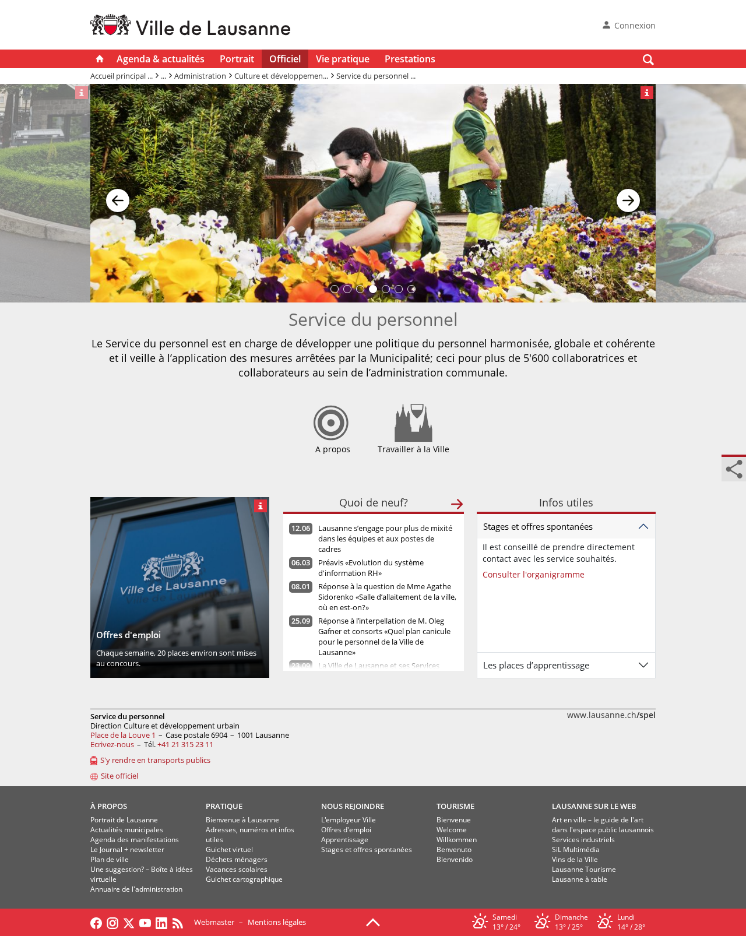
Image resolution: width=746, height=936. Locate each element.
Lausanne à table (579, 879)
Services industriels (583, 839)
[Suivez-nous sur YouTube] (145, 922)
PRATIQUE (224, 806)
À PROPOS (108, 806)
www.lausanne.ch (611, 714)
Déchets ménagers (237, 859)
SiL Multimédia (576, 849)
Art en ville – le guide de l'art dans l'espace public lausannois (603, 825)
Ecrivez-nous (112, 744)
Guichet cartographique (244, 879)
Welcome (452, 830)
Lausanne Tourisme (584, 869)
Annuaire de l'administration (136, 889)
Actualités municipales (126, 830)
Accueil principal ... (121, 76)
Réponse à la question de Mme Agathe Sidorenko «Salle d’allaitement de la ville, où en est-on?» (387, 597)
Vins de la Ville (575, 859)
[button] (117, 193)
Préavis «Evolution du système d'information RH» (371, 567)
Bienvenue (454, 820)
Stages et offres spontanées (538, 526)
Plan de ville (109, 859)
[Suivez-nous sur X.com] (129, 922)
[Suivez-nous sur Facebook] (96, 922)
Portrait (237, 58)
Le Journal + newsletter (127, 849)
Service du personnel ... (376, 76)
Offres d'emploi (346, 830)
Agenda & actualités (161, 58)
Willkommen (457, 839)
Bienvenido (455, 859)
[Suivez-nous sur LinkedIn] (161, 922)
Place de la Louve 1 (123, 735)
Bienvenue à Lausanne (242, 820)
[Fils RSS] (180, 922)
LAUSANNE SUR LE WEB (594, 806)
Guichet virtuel (229, 849)
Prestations (410, 58)
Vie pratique (343, 58)
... (163, 76)
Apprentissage (344, 839)
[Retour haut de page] (373, 921)
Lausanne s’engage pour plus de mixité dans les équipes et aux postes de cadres (385, 538)
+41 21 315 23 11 (185, 744)
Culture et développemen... (281, 76)
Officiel (285, 58)
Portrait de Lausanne (124, 820)
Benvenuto (454, 849)
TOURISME (455, 806)
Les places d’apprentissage (536, 665)
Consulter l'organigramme (534, 574)
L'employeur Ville (348, 820)
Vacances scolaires (237, 869)
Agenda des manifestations (134, 839)
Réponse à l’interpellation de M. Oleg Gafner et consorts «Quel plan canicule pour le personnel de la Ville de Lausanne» (384, 636)
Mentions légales (277, 922)
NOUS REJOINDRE (352, 806)
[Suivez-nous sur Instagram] (112, 922)
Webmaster (214, 922)
